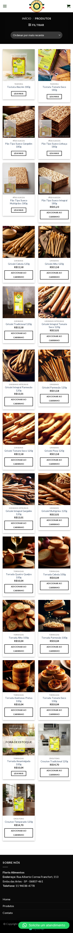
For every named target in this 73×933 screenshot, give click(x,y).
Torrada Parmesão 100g (54, 637)
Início (26, 18)
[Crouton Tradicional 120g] (54, 739)
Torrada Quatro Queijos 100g (19, 576)
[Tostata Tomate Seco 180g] (54, 65)
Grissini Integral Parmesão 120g (18, 389)
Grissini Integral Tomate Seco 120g (54, 326)
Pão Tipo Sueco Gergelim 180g (18, 145)
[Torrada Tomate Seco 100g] (54, 676)
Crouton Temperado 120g (19, 821)
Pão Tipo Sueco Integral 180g (54, 202)
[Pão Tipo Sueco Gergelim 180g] (19, 122)
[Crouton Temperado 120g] (19, 800)
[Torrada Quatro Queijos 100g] (19, 552)
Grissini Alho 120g (54, 263)
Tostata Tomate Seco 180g (54, 89)
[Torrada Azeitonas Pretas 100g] (19, 676)
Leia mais (19, 93)
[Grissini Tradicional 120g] (19, 302)
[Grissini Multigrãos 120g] (54, 489)
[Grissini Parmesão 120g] (54, 365)
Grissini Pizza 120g (54, 450)
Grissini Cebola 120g (19, 263)
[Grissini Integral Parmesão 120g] (19, 365)
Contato (8, 912)
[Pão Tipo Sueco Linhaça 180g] (54, 122)
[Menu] (5, 6)
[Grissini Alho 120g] (54, 242)
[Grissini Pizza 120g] (54, 429)
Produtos (8, 906)
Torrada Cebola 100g (54, 574)
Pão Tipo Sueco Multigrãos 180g (18, 202)
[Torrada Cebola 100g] (54, 552)
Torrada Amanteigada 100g (18, 763)
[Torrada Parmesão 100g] (54, 616)
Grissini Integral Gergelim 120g (19, 513)
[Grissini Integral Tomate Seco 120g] (54, 302)
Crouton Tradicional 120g (54, 761)
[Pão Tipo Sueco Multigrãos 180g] (19, 178)
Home (6, 899)
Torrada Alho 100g (19, 637)
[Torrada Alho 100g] (19, 616)
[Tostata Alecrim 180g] (19, 65)
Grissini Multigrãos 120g (54, 511)
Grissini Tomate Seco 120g (18, 450)
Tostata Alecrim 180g (18, 87)
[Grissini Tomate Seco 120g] (19, 429)
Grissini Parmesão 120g (54, 387)
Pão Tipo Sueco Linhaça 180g (54, 145)
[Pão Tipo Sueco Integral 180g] (54, 178)
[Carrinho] (68, 6)
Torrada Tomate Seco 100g (54, 700)
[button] (43, 925)
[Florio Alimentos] (37, 6)
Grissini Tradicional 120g (19, 324)
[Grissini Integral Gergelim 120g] (19, 489)
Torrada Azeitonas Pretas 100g (18, 700)
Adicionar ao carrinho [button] (54, 214)
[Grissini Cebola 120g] (19, 242)
